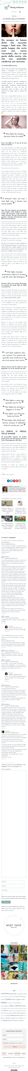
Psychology (8, 1015)
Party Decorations (19, 1013)
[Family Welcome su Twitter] (20, 2)
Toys (20, 1018)
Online (5, 1011)
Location (5, 1008)
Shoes (2, 1018)
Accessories (12, 994)
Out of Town (22, 1010)
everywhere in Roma (11, 1002)
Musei (23, 1008)
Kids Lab (13, 1006)
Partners (17, 1053)
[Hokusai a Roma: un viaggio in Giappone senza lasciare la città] (7, 503)
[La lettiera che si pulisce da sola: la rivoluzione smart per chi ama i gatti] (20, 503)
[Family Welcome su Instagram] (17, 2)
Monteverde (19, 1008)
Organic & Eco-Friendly (13, 1010)
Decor (14, 999)
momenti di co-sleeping (17, 259)
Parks (2, 1013)
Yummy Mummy (18, 1020)
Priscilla (11, 626)
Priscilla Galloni (15, 21)
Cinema (3, 999)
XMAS (11, 1020)
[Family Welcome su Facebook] (14, 2)
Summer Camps (10, 1018)
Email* (4, 1035)
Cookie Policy (14, 1065)
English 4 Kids (20, 999)
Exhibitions (19, 1002)
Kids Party (22, 1006)
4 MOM (3, 474)
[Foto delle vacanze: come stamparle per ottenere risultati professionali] (7, 519)
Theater (17, 1018)
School (25, 1015)
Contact (11, 1053)
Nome (4, 1039)
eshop (3, 1003)
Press (24, 1053)
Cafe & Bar (6, 996)
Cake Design (12, 996)
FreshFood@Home (5, 1006)
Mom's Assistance (12, 1008)
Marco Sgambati (9, 650)
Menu (15, 12)
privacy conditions (18, 1043)
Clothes (8, 999)
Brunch (2, 996)
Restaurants (15, 1015)
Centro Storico (20, 996)
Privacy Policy (7, 1065)
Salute (22, 1015)
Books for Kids (23, 994)
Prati (4, 1015)
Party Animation (8, 1013)
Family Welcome (14, 489)
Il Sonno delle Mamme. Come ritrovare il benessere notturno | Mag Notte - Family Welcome (12, 637)
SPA (5, 1018)
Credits (14, 1063)
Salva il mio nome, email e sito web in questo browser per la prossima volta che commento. (13, 897)
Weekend (6, 1020)
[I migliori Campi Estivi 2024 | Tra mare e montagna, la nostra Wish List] (20, 519)
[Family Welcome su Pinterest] (22, 2)
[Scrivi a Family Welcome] (25, 2)
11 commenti (22, 21)
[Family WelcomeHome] (14, 7)
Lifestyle (14, 16)
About (4, 1053)
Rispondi (3, 613)
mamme (11, 474)
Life (7, 474)
